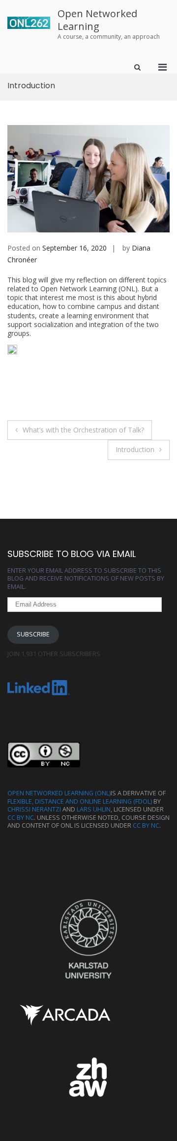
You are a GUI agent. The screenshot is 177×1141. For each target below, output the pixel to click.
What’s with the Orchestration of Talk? (83, 429)
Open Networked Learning (97, 20)
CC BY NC (20, 817)
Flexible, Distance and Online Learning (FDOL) (79, 801)
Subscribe (33, 634)
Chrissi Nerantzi (34, 809)
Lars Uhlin (94, 809)
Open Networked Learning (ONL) (59, 793)
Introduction (135, 449)
